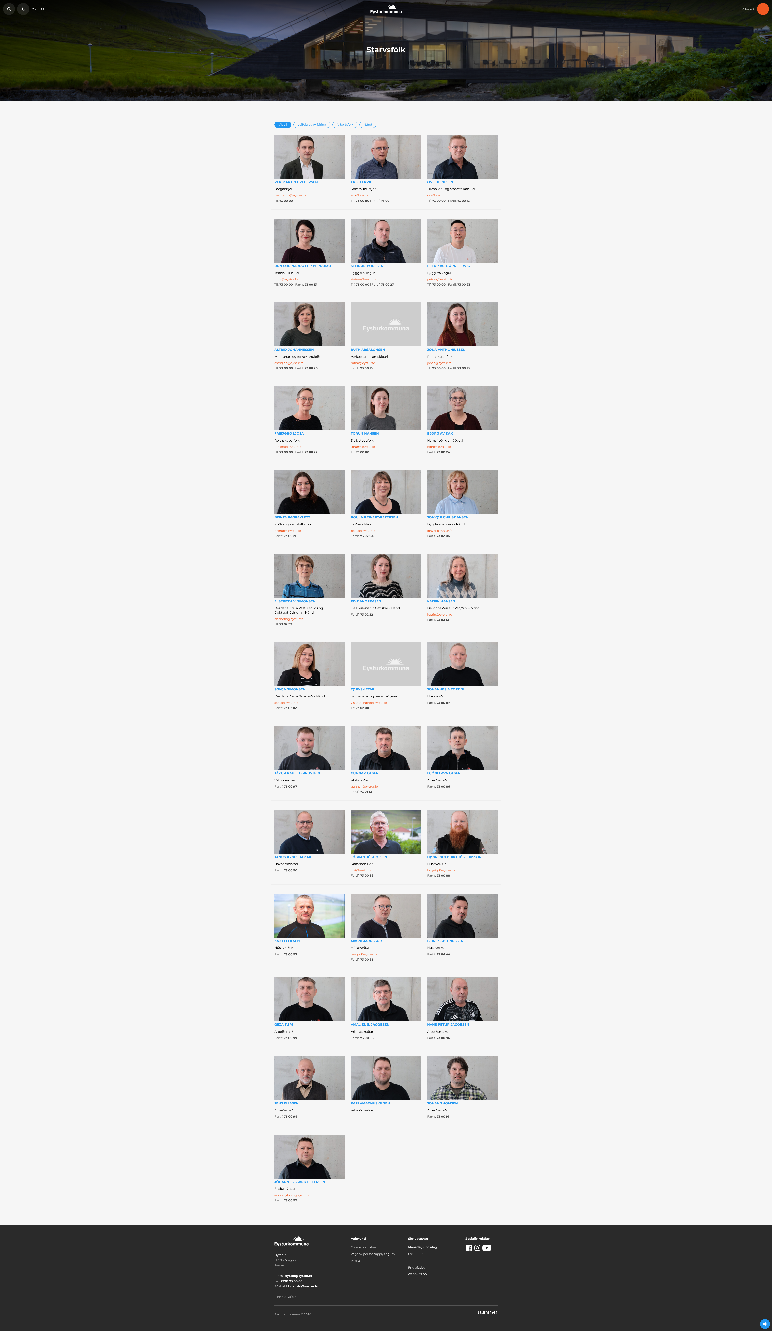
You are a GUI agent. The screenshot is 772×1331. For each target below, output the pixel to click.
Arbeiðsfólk (345, 125)
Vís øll (283, 125)
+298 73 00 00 (291, 1281)
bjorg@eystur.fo (439, 447)
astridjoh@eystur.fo (288, 363)
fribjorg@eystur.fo (287, 447)
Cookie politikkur (363, 1247)
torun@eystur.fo (363, 447)
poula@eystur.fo (363, 531)
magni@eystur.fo (364, 954)
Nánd (368, 125)
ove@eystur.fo (437, 195)
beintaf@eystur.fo (287, 531)
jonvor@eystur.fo (439, 531)
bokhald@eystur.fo (303, 1286)
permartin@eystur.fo (290, 195)
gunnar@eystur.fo (364, 786)
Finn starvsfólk (285, 1297)
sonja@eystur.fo (286, 703)
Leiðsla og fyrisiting (312, 125)
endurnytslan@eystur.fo (292, 1195)
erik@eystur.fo (361, 195)
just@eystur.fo (361, 870)
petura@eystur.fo (440, 279)
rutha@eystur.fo (363, 363)
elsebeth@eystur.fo (288, 619)
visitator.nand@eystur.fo (369, 703)
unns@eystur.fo (286, 279)
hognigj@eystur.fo (441, 870)
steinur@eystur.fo (364, 279)
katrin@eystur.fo (439, 614)
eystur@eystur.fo (298, 1276)
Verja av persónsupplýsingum (373, 1254)
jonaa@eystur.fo (439, 363)
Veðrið (355, 1260)
